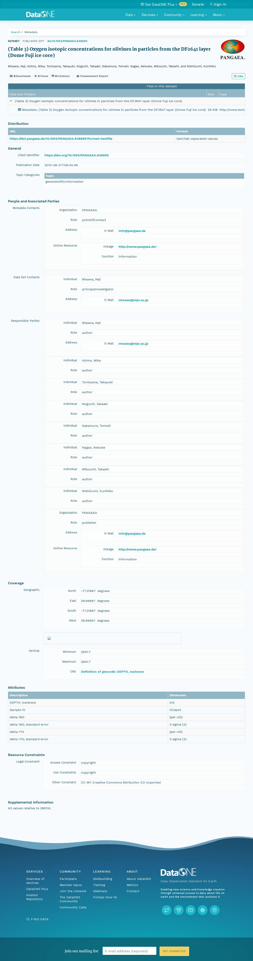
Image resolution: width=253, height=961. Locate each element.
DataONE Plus (37, 889)
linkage (108, 246)
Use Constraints (64, 772)
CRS (73, 671)
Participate (68, 879)
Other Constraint (64, 782)
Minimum (69, 652)
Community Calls (73, 907)
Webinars (100, 891)
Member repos (71, 885)
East (73, 600)
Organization (68, 210)
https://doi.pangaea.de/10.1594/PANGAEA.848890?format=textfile (61, 138)
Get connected (174, 951)
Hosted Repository (34, 897)
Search (15, 32)
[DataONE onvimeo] (179, 910)
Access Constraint (63, 762)
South (72, 610)
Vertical (34, 651)
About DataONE (139, 879)
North (72, 591)
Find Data (40, 919)
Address (71, 229)
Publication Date (28, 165)
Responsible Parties (25, 321)
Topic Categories (28, 175)
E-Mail (109, 230)
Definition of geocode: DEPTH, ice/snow (112, 672)
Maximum (69, 661)
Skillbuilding (102, 879)
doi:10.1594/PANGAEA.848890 (67, 41)
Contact (133, 891)
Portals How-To (105, 897)
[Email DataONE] (190, 910)
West (72, 620)
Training (99, 885)
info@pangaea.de (132, 231)
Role (74, 220)
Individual (70, 279)
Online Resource (65, 245)
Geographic (32, 590)
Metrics (132, 885)
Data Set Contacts (26, 277)
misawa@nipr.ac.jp (133, 300)
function (108, 256)
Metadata (31, 32)
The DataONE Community (70, 899)
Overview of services (35, 881)
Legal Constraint (28, 761)
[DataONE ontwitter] (167, 910)
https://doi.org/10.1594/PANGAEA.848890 (76, 155)
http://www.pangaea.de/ (137, 247)
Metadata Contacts (26, 208)
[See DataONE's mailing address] (215, 910)
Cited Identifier (29, 155)
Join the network (73, 891)
